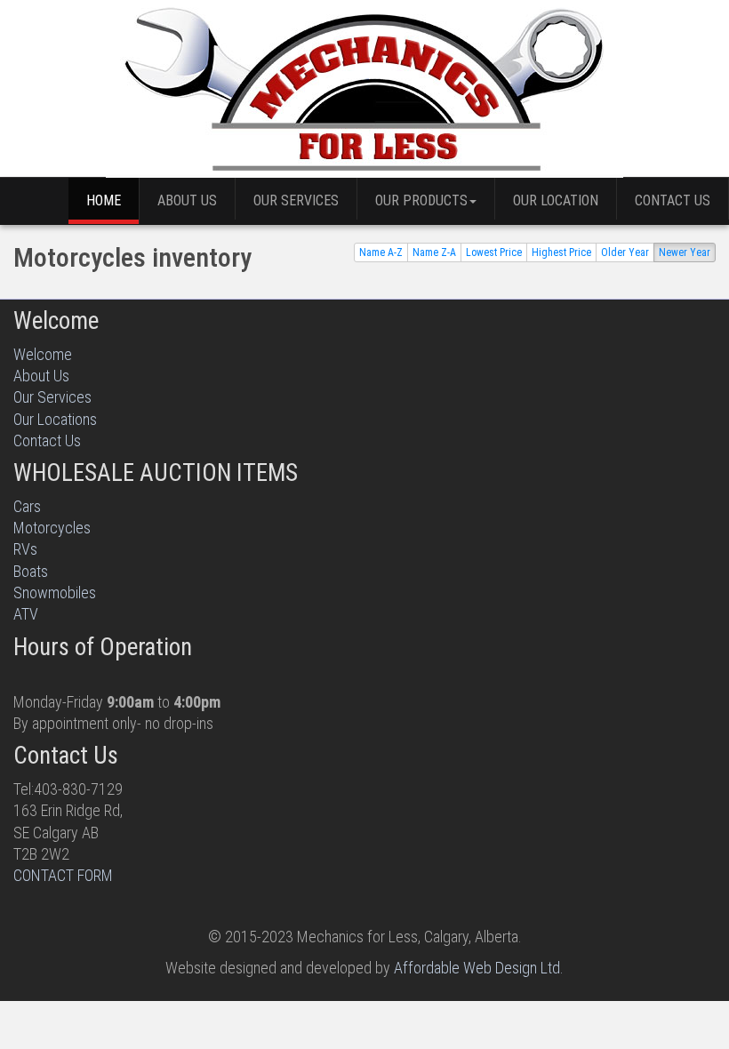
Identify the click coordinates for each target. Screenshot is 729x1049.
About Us (187, 200)
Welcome (42, 354)
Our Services (296, 200)
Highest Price (561, 252)
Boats (30, 571)
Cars (27, 506)
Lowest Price (494, 252)
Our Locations (55, 419)
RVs (25, 549)
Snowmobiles (54, 592)
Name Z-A (434, 252)
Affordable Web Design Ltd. (479, 967)
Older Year (625, 252)
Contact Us (672, 200)
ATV (25, 614)
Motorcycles (52, 527)
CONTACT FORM (63, 875)
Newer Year (684, 252)
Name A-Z (381, 252)
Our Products (421, 200)
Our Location (555, 200)
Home (103, 200)
